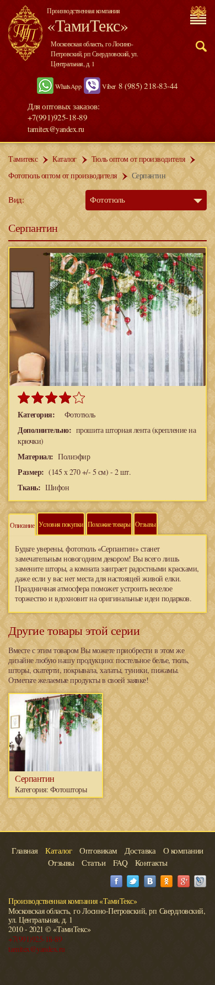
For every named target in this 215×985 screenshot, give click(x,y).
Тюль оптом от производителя (138, 158)
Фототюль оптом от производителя (62, 175)
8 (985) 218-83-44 (148, 85)
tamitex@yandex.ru (56, 129)
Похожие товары (109, 524)
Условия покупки (61, 524)
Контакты (151, 862)
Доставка (140, 850)
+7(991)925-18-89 (35, 939)
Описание (22, 525)
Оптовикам (98, 850)
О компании (183, 850)
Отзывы (145, 524)
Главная (25, 850)
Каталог (64, 158)
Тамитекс (22, 158)
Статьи (93, 862)
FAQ (120, 862)
